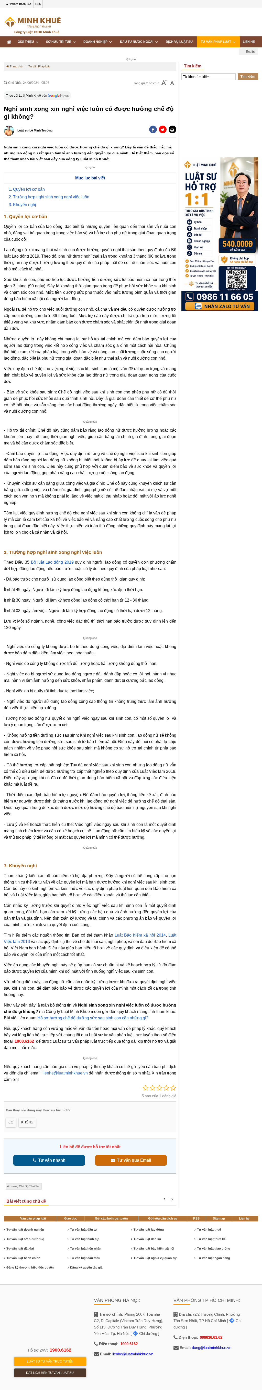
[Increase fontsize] (172, 83)
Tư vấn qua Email (133, 1160)
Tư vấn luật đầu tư (83, 1229)
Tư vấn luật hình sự (84, 1239)
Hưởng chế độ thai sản (24, 1186)
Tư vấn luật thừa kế (211, 1239)
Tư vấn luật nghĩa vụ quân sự (155, 1258)
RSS (38, 3)
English (250, 52)
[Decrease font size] (164, 83)
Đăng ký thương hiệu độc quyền (30, 1267)
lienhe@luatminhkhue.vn (65, 1073)
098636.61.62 (211, 1337)
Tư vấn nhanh (51, 1160)
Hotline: (19, 3)
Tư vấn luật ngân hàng (213, 1258)
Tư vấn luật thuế (209, 1229)
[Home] (9, 41)
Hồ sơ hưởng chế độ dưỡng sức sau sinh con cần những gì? (92, 1018)
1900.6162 (24, 1041)
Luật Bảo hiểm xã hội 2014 (140, 935)
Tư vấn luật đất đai (20, 1248)
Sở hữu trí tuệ (59, 42)
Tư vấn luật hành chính (23, 1258)
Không (27, 1122)
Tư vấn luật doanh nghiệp (25, 1229)
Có (10, 1122)
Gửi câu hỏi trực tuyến (111, 1218)
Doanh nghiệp (96, 42)
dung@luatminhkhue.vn (211, 1347)
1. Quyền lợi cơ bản (27, 189)
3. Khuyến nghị (22, 204)
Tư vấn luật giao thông (213, 1248)
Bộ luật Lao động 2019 (52, 562)
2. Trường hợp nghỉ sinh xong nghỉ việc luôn (49, 197)
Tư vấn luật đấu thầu (85, 1258)
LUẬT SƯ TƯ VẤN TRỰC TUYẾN (50, 1361)
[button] (172, 129)
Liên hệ (249, 42)
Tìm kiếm (248, 76)
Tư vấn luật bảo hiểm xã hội (154, 1248)
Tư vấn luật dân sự (147, 1239)
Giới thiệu (27, 42)
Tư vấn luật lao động (149, 1229)
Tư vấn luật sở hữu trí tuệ (25, 1239)
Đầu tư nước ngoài (137, 42)
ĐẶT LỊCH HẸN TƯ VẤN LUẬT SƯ (50, 1373)
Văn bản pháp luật (33, 1218)
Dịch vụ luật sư (179, 42)
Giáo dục (70, 1218)
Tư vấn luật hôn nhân (85, 1248)
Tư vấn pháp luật (217, 42)
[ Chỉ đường (143, 1333)
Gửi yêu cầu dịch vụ (162, 1218)
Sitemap (219, 1218)
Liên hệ (244, 1218)
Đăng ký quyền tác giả (86, 1267)
